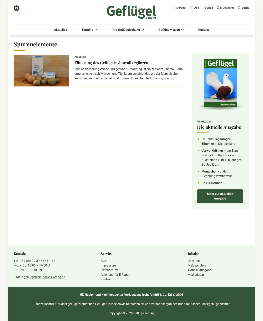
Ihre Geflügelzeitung (126, 30)
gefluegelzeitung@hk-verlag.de (44, 277)
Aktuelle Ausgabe (199, 270)
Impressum (108, 265)
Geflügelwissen (169, 30)
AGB (104, 261)
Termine (87, 30)
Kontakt (203, 30)
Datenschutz (109, 270)
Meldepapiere (197, 265)
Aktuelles (60, 30)
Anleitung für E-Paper (115, 275)
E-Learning (227, 7)
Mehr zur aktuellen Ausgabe (220, 196)
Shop (210, 7)
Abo (196, 7)
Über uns (194, 261)
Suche (245, 7)
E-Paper (181, 7)
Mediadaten (196, 275)
